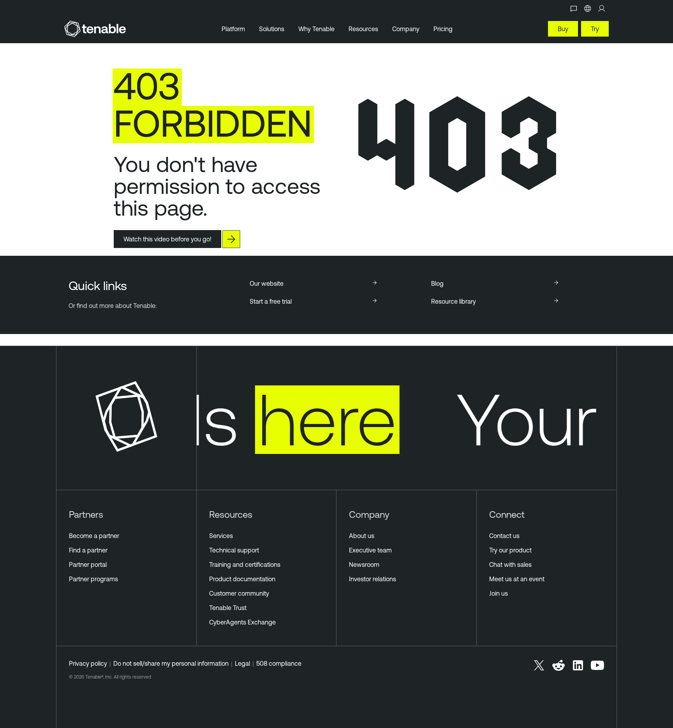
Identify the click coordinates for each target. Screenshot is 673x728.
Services (221, 535)
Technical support (234, 550)
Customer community (239, 593)
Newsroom (364, 564)
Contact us (504, 535)
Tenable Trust (228, 607)
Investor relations (372, 578)
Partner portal (88, 564)
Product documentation (242, 578)
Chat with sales (510, 564)
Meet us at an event (516, 578)
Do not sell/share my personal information (171, 663)
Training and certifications (244, 564)
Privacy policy (88, 663)
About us (361, 535)
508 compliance (278, 663)
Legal (242, 663)
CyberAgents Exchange (242, 622)
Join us (498, 593)
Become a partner (94, 535)
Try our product (510, 550)
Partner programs (93, 578)
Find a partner (88, 550)
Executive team (370, 550)
